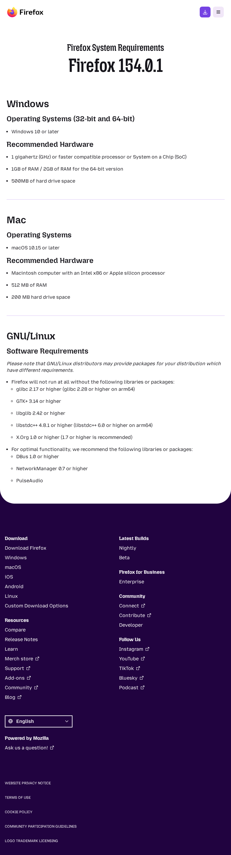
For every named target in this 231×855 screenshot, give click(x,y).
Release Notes (21, 639)
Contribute (132, 615)
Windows (16, 557)
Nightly (127, 548)
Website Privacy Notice (28, 783)
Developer (131, 625)
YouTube (129, 659)
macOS (13, 567)
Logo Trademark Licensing (31, 841)
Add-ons (15, 678)
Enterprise (131, 582)
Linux (11, 596)
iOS (9, 577)
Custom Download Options (36, 606)
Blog (10, 697)
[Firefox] (25, 12)
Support (14, 668)
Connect (129, 606)
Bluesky (128, 678)
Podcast (128, 687)
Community (18, 687)
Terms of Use (18, 797)
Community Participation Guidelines (41, 826)
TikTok (126, 668)
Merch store (19, 659)
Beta (124, 557)
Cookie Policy (18, 812)
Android (14, 586)
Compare (15, 630)
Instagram (131, 649)
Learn (11, 649)
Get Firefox (205, 12)
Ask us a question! (26, 748)
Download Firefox (25, 548)
